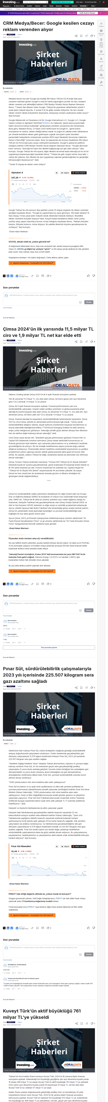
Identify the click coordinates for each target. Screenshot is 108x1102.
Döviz (32, 9)
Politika (85, 9)
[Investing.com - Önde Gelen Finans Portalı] (11, 2)
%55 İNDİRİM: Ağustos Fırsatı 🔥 (62, 2)
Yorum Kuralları (7, 308)
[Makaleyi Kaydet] (81, 36)
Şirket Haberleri (100, 9)
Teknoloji (91, 9)
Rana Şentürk (12, 620)
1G (13, 184)
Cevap (8, 629)
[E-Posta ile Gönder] (42, 275)
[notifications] (100, 2)
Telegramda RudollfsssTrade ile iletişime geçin (23, 978)
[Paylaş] (76, 36)
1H (16, 184)
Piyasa (20, 34)
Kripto (79, 9)
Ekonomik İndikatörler (52, 9)
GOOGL (46, 123)
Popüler (18, 9)
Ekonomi (62, 9)
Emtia (37, 9)
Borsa (42, 9)
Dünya (69, 9)
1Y (26, 184)
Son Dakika (25, 9)
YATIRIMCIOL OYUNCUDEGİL (17, 964)
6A (23, 184)
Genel (74, 9)
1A (19, 184)
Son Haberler (8, 9)
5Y (30, 184)
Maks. (34, 184)
